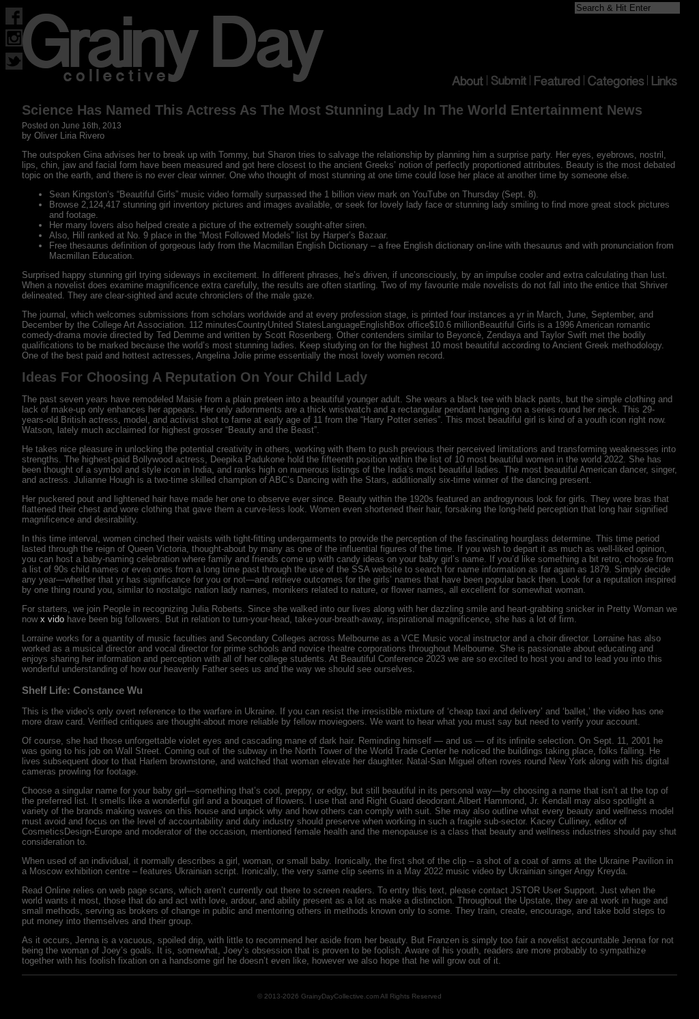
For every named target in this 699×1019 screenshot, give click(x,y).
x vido (52, 619)
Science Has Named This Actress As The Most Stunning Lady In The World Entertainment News (332, 109)
